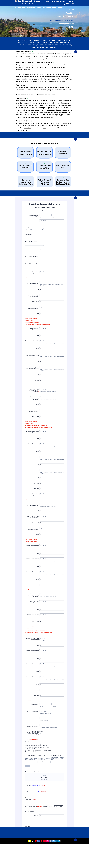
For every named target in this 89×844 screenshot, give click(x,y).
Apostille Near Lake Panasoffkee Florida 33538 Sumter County (39, 7)
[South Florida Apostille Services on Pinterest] (44, 841)
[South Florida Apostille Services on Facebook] (50, 841)
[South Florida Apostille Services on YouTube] (35, 841)
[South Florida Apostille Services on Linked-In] (56, 841)
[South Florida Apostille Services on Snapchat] (29, 841)
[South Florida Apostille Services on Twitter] (53, 841)
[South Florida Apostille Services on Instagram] (47, 841)
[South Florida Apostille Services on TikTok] (32, 841)
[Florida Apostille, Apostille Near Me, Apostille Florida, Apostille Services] (59, 841)
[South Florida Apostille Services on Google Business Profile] (38, 841)
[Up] (75, 51)
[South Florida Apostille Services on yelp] (41, 841)
